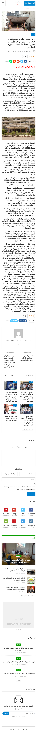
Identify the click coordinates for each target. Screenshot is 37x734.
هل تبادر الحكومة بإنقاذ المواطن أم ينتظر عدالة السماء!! (26, 358)
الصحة (33, 34)
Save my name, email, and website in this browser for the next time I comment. (19, 488)
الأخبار (18, 645)
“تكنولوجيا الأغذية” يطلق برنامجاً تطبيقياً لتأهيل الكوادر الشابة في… (18, 561)
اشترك (6, 713)
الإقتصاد (18, 556)
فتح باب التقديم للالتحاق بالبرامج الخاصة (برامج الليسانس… (18, 662)
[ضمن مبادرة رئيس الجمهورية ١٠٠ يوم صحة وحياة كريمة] (10, 409)
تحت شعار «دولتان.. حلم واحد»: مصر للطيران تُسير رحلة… (18, 673)
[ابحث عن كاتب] (18, 333)
